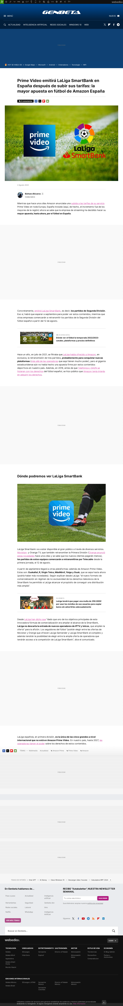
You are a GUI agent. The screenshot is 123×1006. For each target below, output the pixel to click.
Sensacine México (42, 983)
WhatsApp (29, 912)
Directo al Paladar (61, 952)
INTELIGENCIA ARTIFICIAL (35, 24)
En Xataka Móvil (64, 335)
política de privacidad (95, 903)
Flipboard (109, 24)
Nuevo (112, 16)
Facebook (113, 24)
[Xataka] (2, 2)
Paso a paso (10, 896)
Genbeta (61, 12)
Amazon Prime (58, 751)
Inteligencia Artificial (48, 913)
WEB (86, 24)
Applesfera (10, 959)
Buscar (113, 931)
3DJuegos (26, 952)
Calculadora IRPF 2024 (99, 880)
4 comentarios (26, 101)
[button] (34, 193)
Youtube (83, 918)
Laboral (28, 907)
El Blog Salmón (109, 952)
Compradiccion (93, 959)
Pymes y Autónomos (108, 956)
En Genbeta (60, 598)
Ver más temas (13, 920)
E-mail (47, 101)
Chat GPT (32, 880)
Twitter (104, 24)
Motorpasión (76, 952)
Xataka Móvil (10, 955)
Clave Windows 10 (58, 880)
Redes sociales (11, 907)
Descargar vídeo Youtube (78, 880)
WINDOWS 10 (75, 24)
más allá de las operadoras (44, 361)
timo (46, 907)
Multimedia (33, 751)
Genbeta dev (49, 903)
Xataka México (11, 982)
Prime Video (73, 751)
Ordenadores (63, 65)
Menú (10, 16)
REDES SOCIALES (58, 24)
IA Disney (43, 880)
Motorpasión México (76, 983)
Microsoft (42, 65)
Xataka (8, 952)
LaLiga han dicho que (35, 619)
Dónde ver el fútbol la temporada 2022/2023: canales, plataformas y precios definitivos (77, 339)
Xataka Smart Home (10, 963)
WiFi (84, 65)
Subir (111, 941)
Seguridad (29, 903)
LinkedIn (103, 918)
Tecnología (76, 65)
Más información (79, 1004)
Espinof (41, 955)
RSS (93, 918)
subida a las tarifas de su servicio (88, 203)
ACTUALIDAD (14, 24)
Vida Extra (26, 955)
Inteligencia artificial (48, 897)
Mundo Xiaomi (11, 967)
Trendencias (92, 952)
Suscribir (103, 898)
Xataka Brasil (10, 986)
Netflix (8, 912)
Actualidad (44, 751)
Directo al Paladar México (61, 983)
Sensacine (42, 952)
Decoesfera (92, 955)
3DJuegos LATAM (28, 982)
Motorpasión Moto (76, 956)
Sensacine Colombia (42, 988)
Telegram (118, 24)
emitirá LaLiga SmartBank (47, 311)
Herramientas (11, 903)
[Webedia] (12, 939)
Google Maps (30, 65)
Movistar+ (22, 552)
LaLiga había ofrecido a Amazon (79, 354)
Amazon (85, 751)
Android (52, 65)
